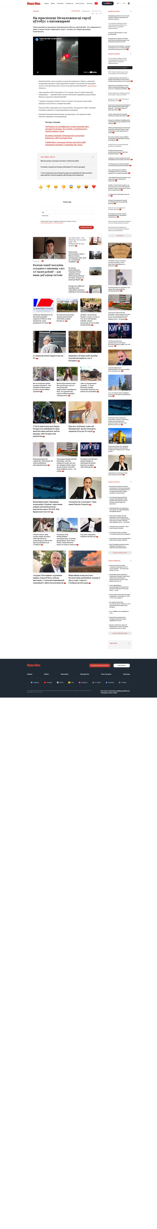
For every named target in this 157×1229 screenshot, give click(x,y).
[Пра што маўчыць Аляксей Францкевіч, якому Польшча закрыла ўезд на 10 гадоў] (85, 419)
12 (90, 504)
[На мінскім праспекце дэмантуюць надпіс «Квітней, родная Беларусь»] (67, 312)
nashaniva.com (30, 691)
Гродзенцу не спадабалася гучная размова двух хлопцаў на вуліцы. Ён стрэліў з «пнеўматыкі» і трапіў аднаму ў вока (67, 128)
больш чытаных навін (120, 552)
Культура (89, 3)
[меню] (129, 3)
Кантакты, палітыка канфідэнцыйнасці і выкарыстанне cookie (115, 692)
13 (41, 544)
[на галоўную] (33, 3)
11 (51, 512)
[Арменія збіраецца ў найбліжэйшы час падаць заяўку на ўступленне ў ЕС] (120, 361)
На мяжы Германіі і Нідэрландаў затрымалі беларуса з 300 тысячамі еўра (64, 136)
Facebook (111, 682)
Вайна (53, 3)
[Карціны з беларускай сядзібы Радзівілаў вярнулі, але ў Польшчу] (85, 346)
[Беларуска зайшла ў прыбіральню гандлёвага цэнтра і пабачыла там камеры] (85, 289)
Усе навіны (120, 235)
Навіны (46, 3)
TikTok (61, 682)
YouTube (49, 682)
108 (94, 431)
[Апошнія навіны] (131, 54)
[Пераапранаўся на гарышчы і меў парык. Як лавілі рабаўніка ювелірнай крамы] (43, 457)
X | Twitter (98, 682)
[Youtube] (96, 3)
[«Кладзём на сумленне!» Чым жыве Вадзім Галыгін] (85, 495)
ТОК (72, 682)
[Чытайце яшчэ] (93, 157)
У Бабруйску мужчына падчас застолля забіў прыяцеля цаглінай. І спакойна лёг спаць (65, 143)
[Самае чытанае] (131, 482)
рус (124, 3)
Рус (101, 13)
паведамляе (92, 86)
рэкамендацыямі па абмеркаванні (52, 223)
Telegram (36, 682)
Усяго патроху (80, 3)
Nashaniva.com (86, 11)
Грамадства (69, 3)
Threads (123, 682)
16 (97, 536)
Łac (97, 13)
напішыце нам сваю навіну (99, 665)
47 (78, 360)
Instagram (84, 682)
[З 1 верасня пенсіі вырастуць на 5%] (49, 346)
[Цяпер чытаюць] (131, 11)
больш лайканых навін (120, 633)
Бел (118, 3)
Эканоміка (60, 3)
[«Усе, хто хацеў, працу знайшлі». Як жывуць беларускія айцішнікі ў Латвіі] (120, 386)
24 (63, 471)
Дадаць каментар (86, 227)
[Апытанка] (129, 643)
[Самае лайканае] (131, 561)
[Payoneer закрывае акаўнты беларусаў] (90, 532)
